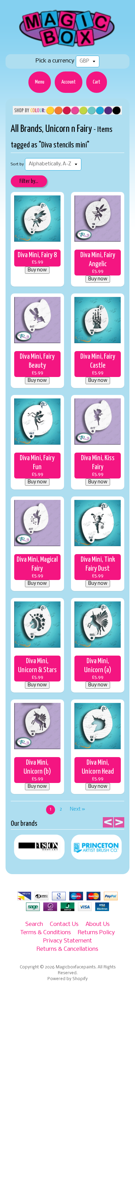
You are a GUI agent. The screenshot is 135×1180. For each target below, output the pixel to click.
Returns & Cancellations (67, 949)
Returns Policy (96, 932)
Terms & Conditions (45, 932)
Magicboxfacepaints (76, 967)
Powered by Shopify (67, 979)
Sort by (17, 164)
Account (68, 82)
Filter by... (28, 181)
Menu (39, 82)
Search (34, 924)
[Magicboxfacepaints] (67, 47)
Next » (77, 809)
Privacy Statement (67, 941)
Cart (96, 82)
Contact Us (64, 924)
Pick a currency (55, 61)
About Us (98, 924)
